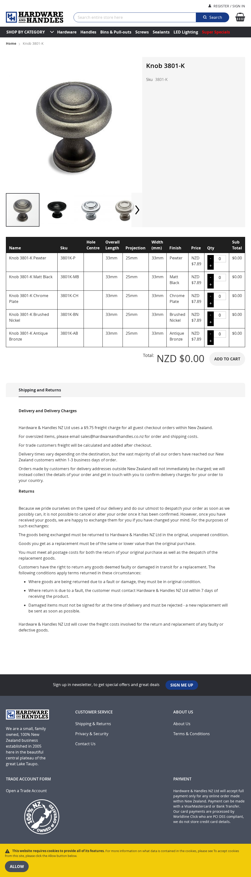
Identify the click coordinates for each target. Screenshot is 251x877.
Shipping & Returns (93, 723)
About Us (181, 723)
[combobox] (135, 17)
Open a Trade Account (26, 790)
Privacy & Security (91, 733)
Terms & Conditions (191, 733)
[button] (57, 210)
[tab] (35, 390)
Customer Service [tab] (94, 712)
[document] (125, 860)
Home (11, 43)
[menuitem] (25, 32)
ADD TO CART (227, 359)
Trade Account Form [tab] (28, 779)
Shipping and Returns (40, 390)
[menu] (125, 32)
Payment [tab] (182, 779)
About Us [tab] (183, 712)
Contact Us (85, 743)
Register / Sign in (229, 6)
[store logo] (34, 17)
